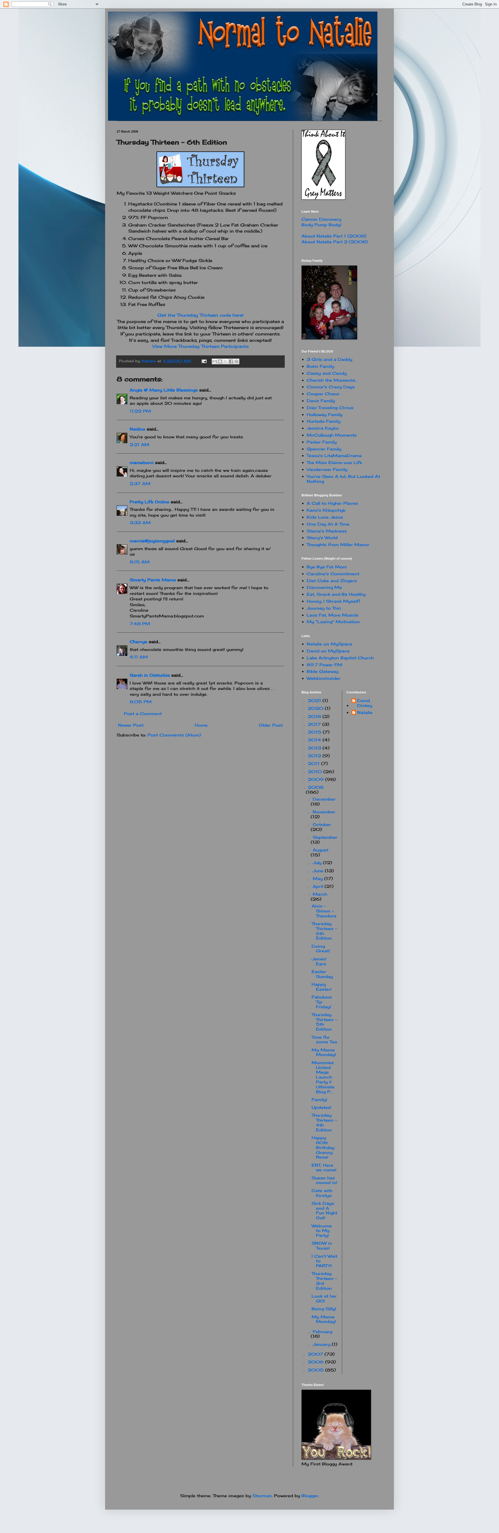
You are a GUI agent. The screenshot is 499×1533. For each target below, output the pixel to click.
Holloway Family (324, 414)
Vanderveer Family (327, 469)
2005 (316, 1369)
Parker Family (322, 441)
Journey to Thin (324, 608)
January (322, 1344)
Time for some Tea (324, 1039)
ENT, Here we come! (324, 1167)
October (322, 824)
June (319, 870)
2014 (315, 739)
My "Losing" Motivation (333, 621)
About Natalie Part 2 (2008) (334, 241)
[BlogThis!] (220, 361)
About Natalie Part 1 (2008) (333, 235)
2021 (315, 700)
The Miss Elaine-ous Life (334, 462)
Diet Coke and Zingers (332, 580)
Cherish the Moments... (332, 380)
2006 (316, 1361)
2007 (316, 1354)
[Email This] (214, 361)
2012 (315, 755)
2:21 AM (139, 444)
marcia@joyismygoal (152, 540)
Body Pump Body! (321, 224)
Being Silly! (324, 1308)
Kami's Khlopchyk (326, 510)
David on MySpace (328, 650)
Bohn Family (320, 366)
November (324, 811)
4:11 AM (139, 656)
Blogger (309, 1495)
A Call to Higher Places (332, 503)
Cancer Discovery (321, 219)
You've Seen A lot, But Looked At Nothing (343, 479)
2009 (316, 779)
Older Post (271, 725)
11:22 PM (140, 411)
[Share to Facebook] (231, 361)
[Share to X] (225, 361)
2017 (315, 724)
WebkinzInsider (323, 678)
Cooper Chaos (323, 393)
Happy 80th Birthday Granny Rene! (323, 1147)
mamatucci (142, 462)
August (320, 849)
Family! (319, 1099)
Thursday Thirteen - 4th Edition (324, 1122)
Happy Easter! (322, 987)
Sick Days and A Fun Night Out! (324, 1210)
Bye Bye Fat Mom (327, 566)
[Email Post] (204, 361)
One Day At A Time (328, 523)
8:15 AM (140, 561)
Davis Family (321, 400)
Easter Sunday (322, 974)
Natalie (365, 712)
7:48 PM (140, 623)
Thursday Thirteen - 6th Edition (324, 930)
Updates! (322, 1107)
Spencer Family (324, 448)
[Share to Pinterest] (236, 361)
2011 (314, 763)
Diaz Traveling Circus (330, 407)
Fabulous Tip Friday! (322, 1001)
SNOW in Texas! (322, 1245)
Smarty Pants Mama (153, 579)
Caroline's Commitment (333, 573)
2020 (316, 708)
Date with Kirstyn (322, 1193)
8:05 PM (141, 701)
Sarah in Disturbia (150, 675)
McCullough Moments (332, 435)
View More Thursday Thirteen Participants (200, 346)
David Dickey (364, 703)
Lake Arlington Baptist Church (340, 657)
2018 (315, 716)
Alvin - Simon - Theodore (324, 910)
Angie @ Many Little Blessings (164, 389)
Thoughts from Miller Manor (338, 544)
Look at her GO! (324, 1298)
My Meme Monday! (324, 1052)
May (318, 878)
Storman (262, 1495)
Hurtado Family (323, 421)
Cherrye (138, 641)
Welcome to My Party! (322, 1230)
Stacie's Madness (327, 530)
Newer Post (131, 725)
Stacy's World (322, 537)
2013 (315, 747)
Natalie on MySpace (329, 643)
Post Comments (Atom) (174, 734)
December (324, 799)
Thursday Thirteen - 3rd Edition (324, 1280)
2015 (315, 732)
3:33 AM (140, 522)
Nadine (137, 428)
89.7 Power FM (324, 664)
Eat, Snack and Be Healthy (336, 594)
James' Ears (319, 961)
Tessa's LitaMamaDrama (334, 455)
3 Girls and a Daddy (329, 359)
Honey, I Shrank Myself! (333, 601)
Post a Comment (143, 713)
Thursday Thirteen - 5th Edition (324, 1021)
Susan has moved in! (324, 1180)
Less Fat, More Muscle (332, 615)
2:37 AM (140, 483)
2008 (315, 787)
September (325, 837)
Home (201, 725)
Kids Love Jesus (325, 517)
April (319, 886)
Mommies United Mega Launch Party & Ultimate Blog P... (323, 1077)
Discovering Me (324, 587)
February (322, 1331)
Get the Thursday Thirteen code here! (200, 315)
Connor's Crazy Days (331, 386)
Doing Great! (321, 948)
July (318, 862)
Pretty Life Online (149, 501)
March (320, 894)
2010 (315, 771)
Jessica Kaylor (323, 428)
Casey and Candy (327, 373)
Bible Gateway (322, 671)
